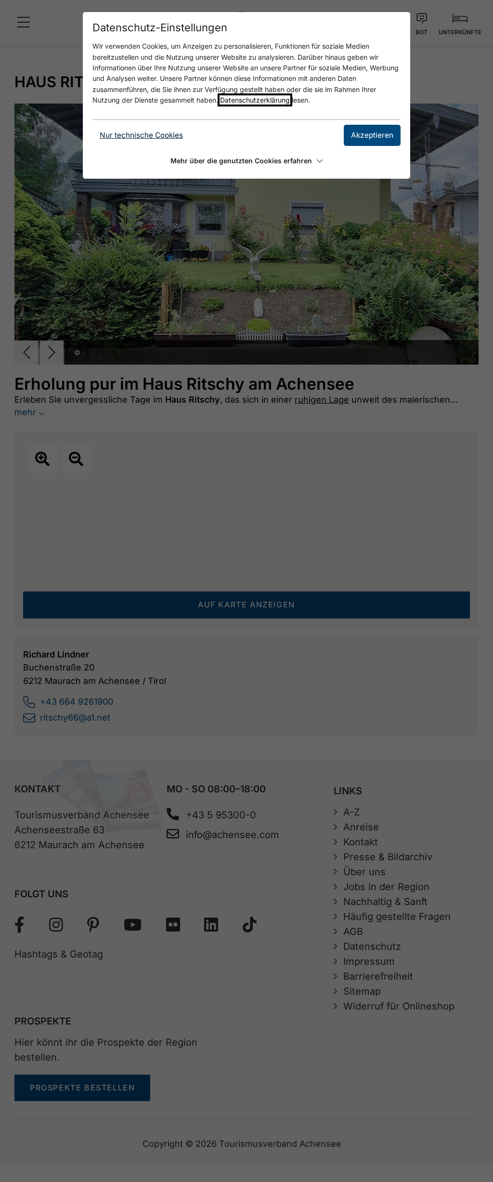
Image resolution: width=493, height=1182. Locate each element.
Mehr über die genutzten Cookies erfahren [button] (241, 161)
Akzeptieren (372, 135)
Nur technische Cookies (141, 135)
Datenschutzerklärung (255, 100)
